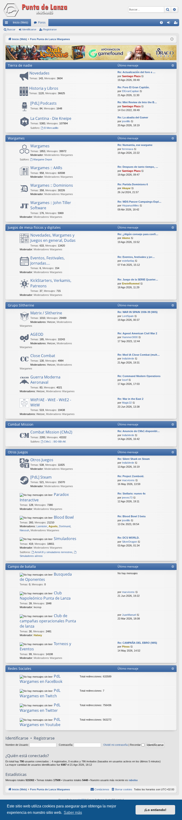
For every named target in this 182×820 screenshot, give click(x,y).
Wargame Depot (42, 159)
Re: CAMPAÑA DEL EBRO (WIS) (137, 642)
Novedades (39, 73)
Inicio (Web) (20, 22)
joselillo (126, 121)
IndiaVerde (128, 358)
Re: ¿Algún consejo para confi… (138, 234)
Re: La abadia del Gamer (133, 117)
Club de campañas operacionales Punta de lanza (48, 621)
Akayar (126, 188)
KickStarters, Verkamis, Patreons (50, 283)
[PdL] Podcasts (43, 103)
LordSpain (128, 316)
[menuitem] (161, 22)
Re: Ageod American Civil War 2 (137, 333)
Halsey (38, 635)
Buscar (11, 29)
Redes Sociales (19, 668)
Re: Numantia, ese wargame (135, 145)
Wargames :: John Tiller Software (50, 205)
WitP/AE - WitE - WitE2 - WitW (50, 402)
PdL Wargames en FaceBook (41, 679)
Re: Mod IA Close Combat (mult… (139, 354)
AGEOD (36, 334)
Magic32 (127, 402)
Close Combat (42, 355)
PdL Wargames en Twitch (40, 693)
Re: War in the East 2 (130, 398)
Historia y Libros (43, 88)
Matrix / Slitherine (46, 313)
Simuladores (65, 538)
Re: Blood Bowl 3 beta (132, 516)
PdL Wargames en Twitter (40, 707)
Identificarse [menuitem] (169, 23)
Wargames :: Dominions (51, 185)
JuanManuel (129, 614)
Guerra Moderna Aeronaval (45, 379)
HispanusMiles (130, 205)
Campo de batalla (22, 566)
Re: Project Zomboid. (131, 476)
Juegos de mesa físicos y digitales (34, 227)
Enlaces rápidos (7, 23)
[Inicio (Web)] (36, 9)
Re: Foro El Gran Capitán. (134, 87)
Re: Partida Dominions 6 (133, 184)
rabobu (133, 780)
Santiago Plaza (131, 76)
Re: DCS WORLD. (128, 537)
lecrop (37, 607)
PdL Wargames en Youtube (40, 722)
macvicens (128, 480)
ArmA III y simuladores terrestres (54, 552)
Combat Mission (20, 424)
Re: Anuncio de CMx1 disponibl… (139, 431)
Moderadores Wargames (58, 155)
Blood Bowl (64, 517)
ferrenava (127, 149)
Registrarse (50, 29)
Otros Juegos (18, 452)
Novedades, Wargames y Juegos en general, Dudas (53, 238)
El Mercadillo (51, 127)
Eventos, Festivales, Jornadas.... (47, 260)
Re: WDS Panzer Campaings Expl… (139, 201)
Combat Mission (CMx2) (51, 432)
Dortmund (64, 526)
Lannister (41, 526)
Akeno (126, 238)
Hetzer (51, 322)
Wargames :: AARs (46, 167)
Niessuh (24, 530)
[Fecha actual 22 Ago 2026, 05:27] (171, 39)
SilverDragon (129, 541)
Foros (42, 22)
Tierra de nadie (20, 65)
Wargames (16, 138)
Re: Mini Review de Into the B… (137, 102)
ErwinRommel (131, 283)
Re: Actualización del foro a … (136, 72)
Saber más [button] (73, 813)
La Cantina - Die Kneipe (50, 118)
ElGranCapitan (130, 91)
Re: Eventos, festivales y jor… (136, 257)
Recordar (135, 744)
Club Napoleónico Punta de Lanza (45, 595)
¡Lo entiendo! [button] (155, 810)
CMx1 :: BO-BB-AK (55, 441)
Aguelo (53, 526)
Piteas (126, 646)
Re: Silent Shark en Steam (134, 458)
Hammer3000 (130, 337)
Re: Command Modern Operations (139, 376)
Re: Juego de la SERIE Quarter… (138, 279)
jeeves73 (127, 497)
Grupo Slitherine (21, 305)
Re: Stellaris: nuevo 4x (132, 493)
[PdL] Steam (41, 477)
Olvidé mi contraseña (115, 744)
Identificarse (29, 29)
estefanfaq (128, 260)
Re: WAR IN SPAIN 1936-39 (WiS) (138, 312)
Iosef (125, 379)
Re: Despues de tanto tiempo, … (138, 166)
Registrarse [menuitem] (176, 23)
